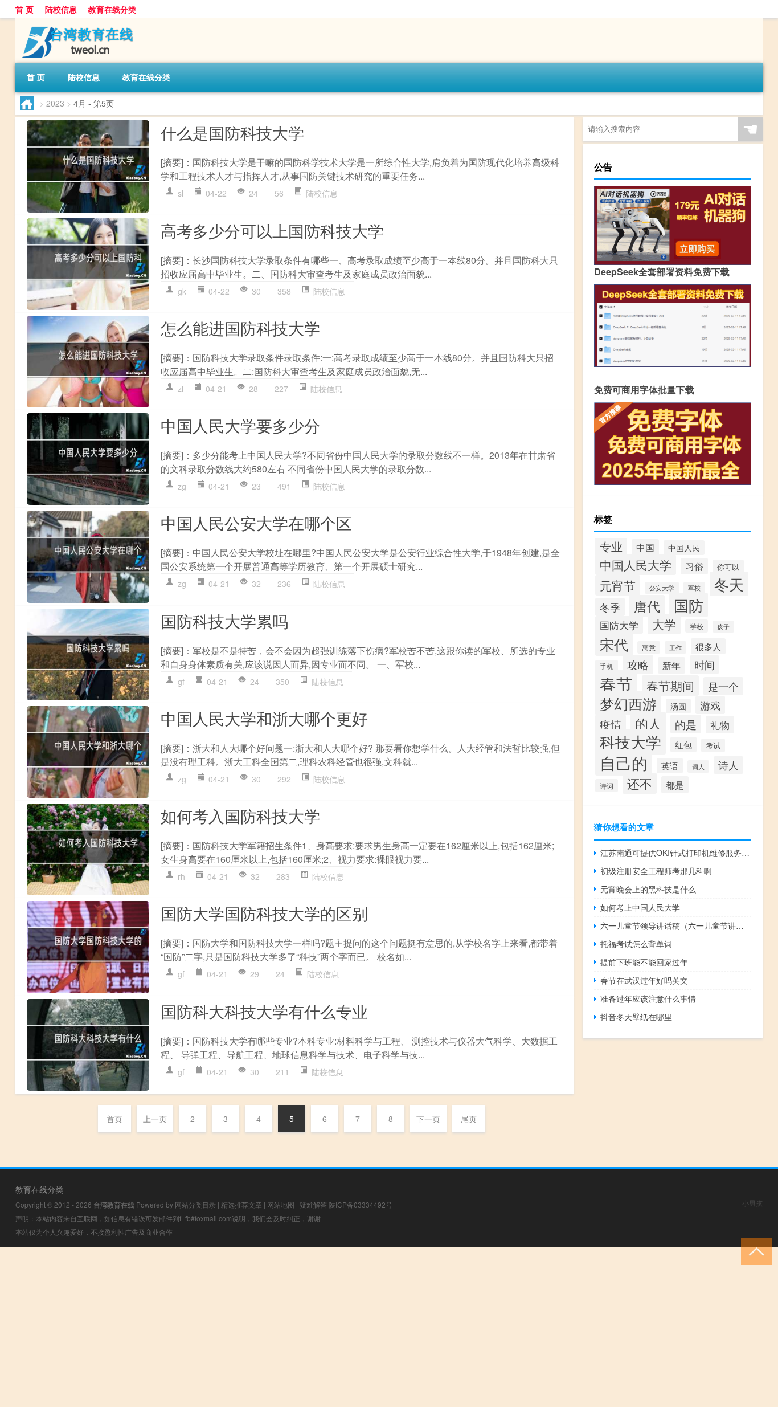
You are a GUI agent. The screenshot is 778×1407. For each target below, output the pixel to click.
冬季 (610, 606)
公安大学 (661, 588)
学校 (696, 626)
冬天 (729, 583)
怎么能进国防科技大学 (240, 327)
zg (182, 486)
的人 (648, 723)
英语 (669, 766)
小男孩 (752, 1203)
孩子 (723, 626)
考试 (713, 745)
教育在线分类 (112, 9)
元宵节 (618, 585)
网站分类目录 (195, 1204)
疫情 (610, 724)
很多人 (708, 646)
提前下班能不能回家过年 (644, 962)
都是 (675, 785)
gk (182, 291)
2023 (55, 103)
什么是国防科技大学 (232, 132)
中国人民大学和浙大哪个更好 (264, 718)
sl (180, 193)
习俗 (694, 566)
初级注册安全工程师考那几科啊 (656, 870)
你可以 (728, 566)
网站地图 (280, 1204)
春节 (616, 683)
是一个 (723, 686)
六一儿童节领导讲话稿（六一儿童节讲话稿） (675, 925)
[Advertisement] (341, 1327)
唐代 (647, 606)
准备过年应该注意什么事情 (648, 998)
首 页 (24, 9)
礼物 (720, 724)
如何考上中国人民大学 (640, 907)
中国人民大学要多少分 (240, 425)
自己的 (624, 762)
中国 (645, 547)
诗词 (606, 785)
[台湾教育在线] (75, 22)
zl (180, 388)
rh (181, 876)
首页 (114, 1118)
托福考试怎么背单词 (636, 943)
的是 (686, 724)
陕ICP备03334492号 (360, 1204)
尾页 (469, 1118)
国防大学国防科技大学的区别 (264, 913)
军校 (694, 588)
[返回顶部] (754, 1250)
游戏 (710, 705)
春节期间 (670, 685)
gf (181, 681)
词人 (698, 766)
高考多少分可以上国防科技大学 (272, 230)
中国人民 (684, 547)
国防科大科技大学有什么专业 (264, 1011)
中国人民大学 (635, 564)
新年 (671, 665)
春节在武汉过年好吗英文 (644, 980)
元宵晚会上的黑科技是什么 (648, 889)
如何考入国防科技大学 (240, 815)
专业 (611, 546)
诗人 (728, 765)
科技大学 (630, 742)
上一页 (155, 1118)
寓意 (649, 647)
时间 (704, 664)
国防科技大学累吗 (224, 620)
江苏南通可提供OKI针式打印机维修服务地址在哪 (675, 852)
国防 (688, 604)
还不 (639, 783)
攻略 (638, 664)
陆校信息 (61, 9)
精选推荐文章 (241, 1204)
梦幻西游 (628, 703)
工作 (675, 647)
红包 (683, 745)
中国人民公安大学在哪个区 (256, 522)
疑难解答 (313, 1204)
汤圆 (678, 706)
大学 (664, 624)
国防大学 (619, 625)
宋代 (614, 644)
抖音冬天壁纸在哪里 (636, 1016)
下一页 (428, 1118)
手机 (606, 666)
